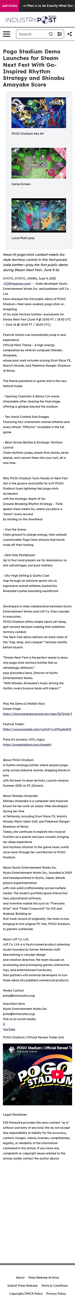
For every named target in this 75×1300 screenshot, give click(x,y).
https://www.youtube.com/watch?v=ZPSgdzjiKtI (37, 729)
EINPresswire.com (17, 283)
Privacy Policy (56, 1293)
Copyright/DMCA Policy (26, 1293)
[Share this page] (69, 34)
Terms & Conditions (54, 1285)
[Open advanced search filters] (59, 34)
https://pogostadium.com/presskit (27, 744)
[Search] (50, 34)
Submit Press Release (22, 1285)
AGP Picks (9, 6)
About (20, 1277)
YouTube (9, 1029)
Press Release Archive (43, 1277)
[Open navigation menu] (6, 34)
